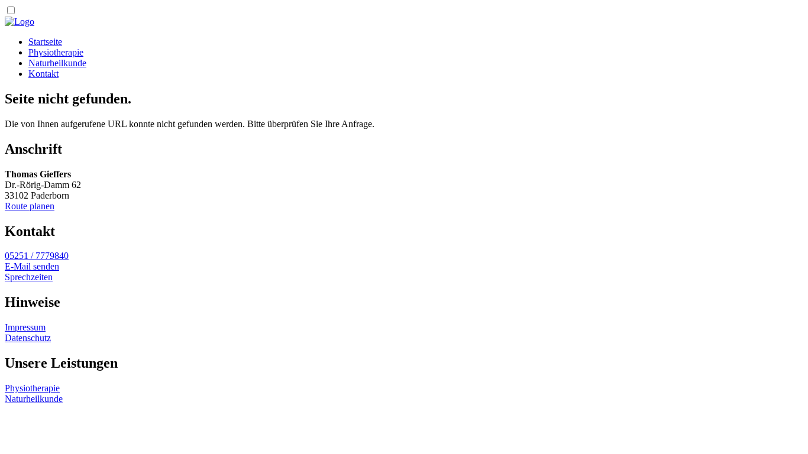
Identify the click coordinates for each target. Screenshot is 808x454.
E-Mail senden (32, 266)
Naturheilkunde (57, 63)
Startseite (45, 42)
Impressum (25, 327)
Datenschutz (28, 338)
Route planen (29, 206)
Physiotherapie (55, 52)
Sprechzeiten (29, 277)
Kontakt (43, 74)
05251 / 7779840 (37, 256)
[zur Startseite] (19, 22)
